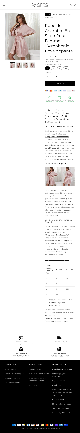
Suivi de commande (12, 382)
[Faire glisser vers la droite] (38, 65)
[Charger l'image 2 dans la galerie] (19, 65)
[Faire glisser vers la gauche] (7, 65)
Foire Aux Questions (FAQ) (14, 374)
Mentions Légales (35, 369)
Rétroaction (33, 385)
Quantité (48, 72)
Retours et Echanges (12, 378)
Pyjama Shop (28, 428)
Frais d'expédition (60, 59)
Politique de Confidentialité (39, 374)
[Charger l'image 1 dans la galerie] (12, 65)
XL (66, 68)
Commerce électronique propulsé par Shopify (46, 428)
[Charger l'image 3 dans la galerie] (25, 65)
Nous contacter (10, 369)
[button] (4, 5)
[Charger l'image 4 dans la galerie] (32, 65)
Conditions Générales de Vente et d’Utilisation (37, 379)
